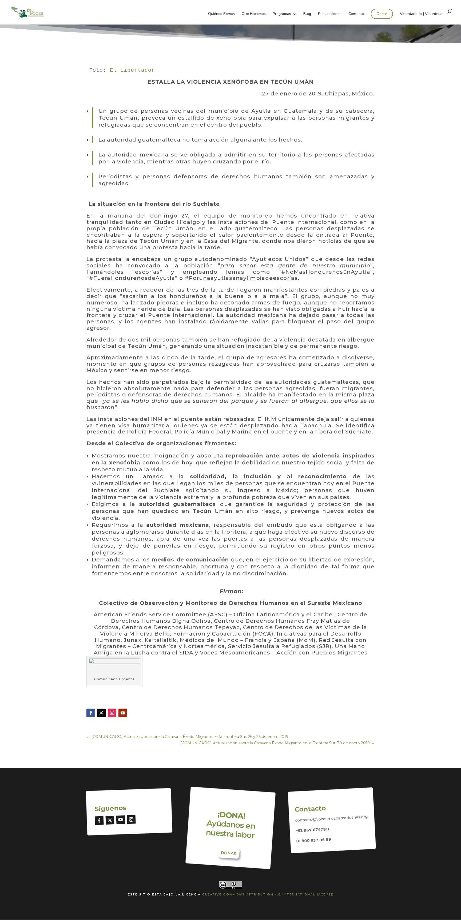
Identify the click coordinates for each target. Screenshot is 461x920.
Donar (382, 13)
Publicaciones (329, 14)
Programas (282, 14)
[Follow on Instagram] (112, 713)
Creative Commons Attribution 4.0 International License (267, 894)
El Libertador (132, 70)
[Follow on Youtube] (122, 713)
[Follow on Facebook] (90, 713)
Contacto (356, 14)
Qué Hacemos (254, 14)
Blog (307, 14)
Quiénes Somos (221, 14)
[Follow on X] (101, 713)
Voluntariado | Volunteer (421, 14)
